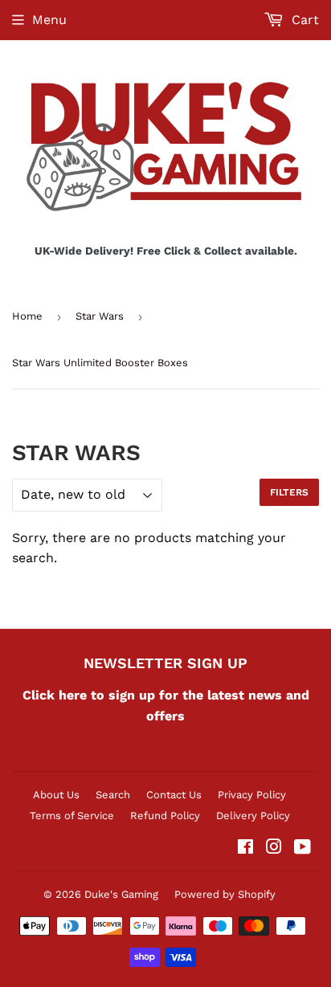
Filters (289, 492)
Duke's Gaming (121, 894)
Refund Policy (165, 816)
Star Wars (100, 316)
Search (113, 795)
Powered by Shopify (225, 894)
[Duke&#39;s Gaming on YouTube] (302, 848)
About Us (56, 795)
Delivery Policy (253, 816)
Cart (303, 19)
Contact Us (174, 795)
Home (27, 316)
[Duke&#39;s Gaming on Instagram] (274, 848)
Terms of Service (72, 816)
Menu (49, 19)
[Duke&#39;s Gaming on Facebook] (245, 848)
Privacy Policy (252, 795)
